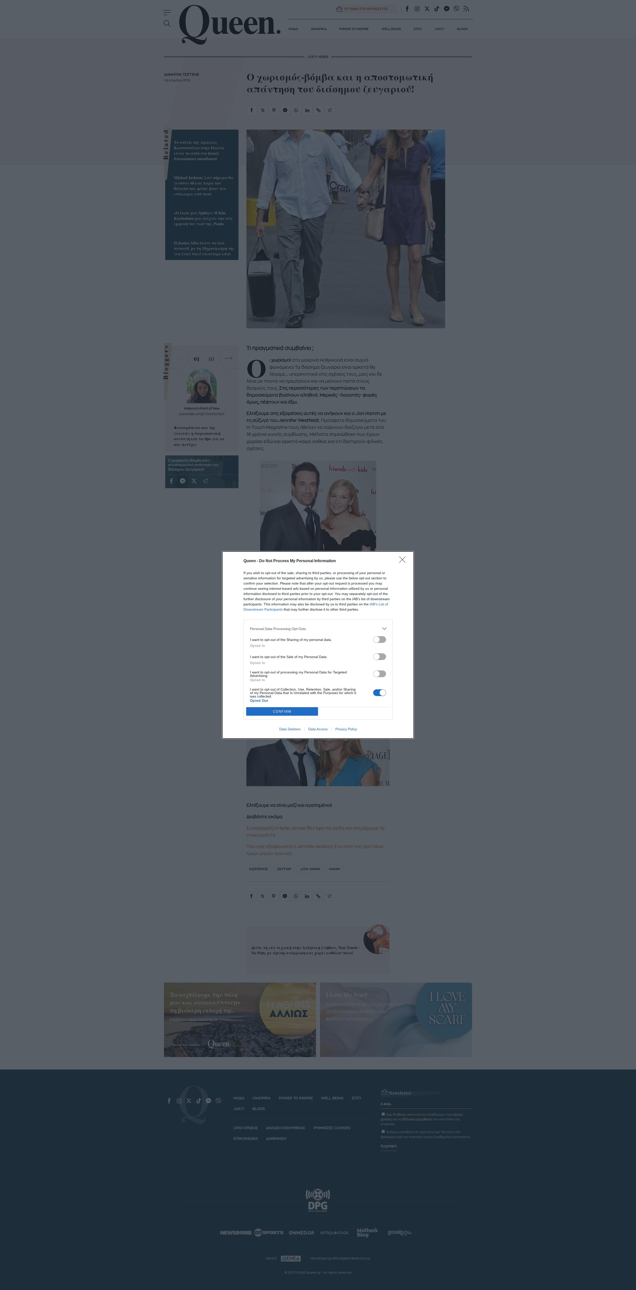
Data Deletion (290, 729)
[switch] (379, 639)
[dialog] (318, 645)
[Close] (404, 561)
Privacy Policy (346, 729)
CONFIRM (282, 711)
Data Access (318, 729)
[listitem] (318, 628)
